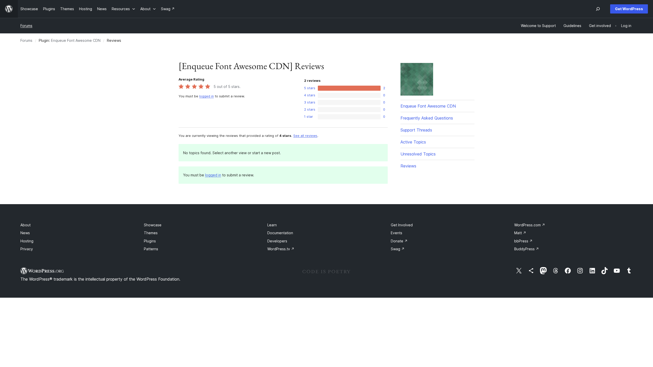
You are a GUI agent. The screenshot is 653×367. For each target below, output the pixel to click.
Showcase (152, 225)
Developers (277, 241)
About (25, 225)
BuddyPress (526, 249)
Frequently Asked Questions (426, 118)
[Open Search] (598, 9)
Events (396, 233)
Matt (520, 233)
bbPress (523, 241)
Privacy (26, 249)
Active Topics (413, 142)
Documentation (280, 233)
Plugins (150, 241)
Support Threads (416, 130)
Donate (399, 241)
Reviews (408, 165)
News (25, 233)
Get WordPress (629, 9)
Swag (398, 249)
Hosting (26, 241)
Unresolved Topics (418, 153)
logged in (206, 96)
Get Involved (402, 225)
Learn (272, 225)
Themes (151, 233)
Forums (26, 25)
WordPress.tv (280, 249)
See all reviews (305, 136)
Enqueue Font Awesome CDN (76, 40)
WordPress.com (529, 225)
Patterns (151, 249)
